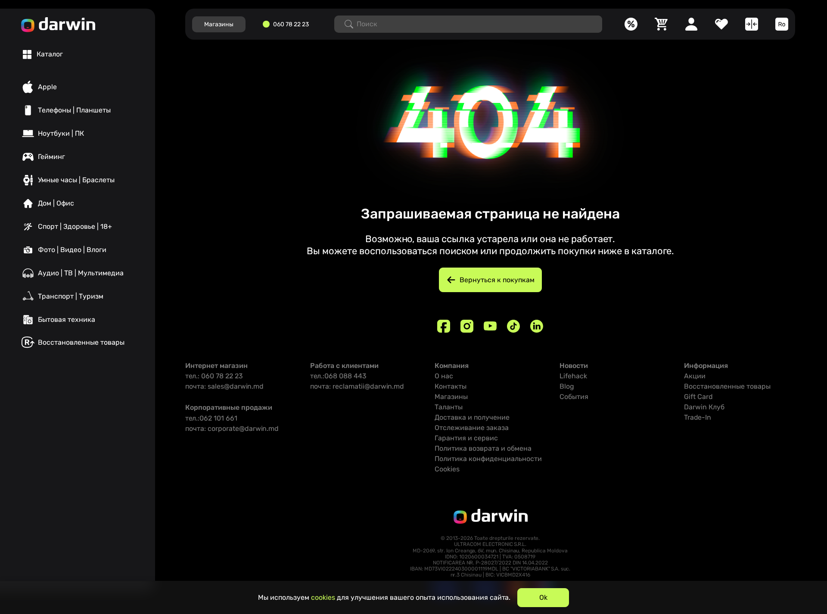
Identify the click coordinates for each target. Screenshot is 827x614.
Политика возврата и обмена (483, 448)
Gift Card (698, 397)
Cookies (447, 469)
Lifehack (573, 376)
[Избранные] (721, 24)
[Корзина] (661, 24)
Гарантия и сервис (466, 438)
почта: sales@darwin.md (224, 386)
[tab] (43, 54)
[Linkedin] (536, 326)
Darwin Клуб (704, 407)
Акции (695, 376)
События (574, 397)
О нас (444, 376)
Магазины (451, 397)
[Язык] (781, 24)
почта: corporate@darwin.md (232, 428)
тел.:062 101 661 (211, 418)
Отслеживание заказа (472, 428)
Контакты (450, 386)
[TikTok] (513, 326)
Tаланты (449, 407)
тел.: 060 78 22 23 (214, 376)
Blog (567, 386)
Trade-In (697, 417)
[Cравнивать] (751, 24)
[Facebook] (443, 326)
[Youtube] (490, 326)
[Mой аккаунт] (691, 24)
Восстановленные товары (727, 386)
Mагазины (218, 24)
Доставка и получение (472, 417)
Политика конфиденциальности (488, 459)
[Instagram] (466, 326)
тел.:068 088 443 (338, 376)
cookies (323, 597)
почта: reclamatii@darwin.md (357, 386)
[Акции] (631, 24)
